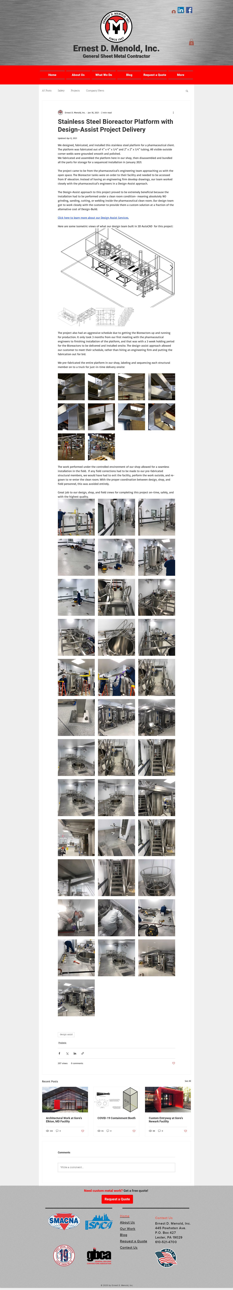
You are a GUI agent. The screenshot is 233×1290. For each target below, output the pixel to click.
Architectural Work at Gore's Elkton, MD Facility (64, 1119)
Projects (75, 91)
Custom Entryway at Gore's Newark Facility (166, 1119)
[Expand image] (116, 267)
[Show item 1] (67, 316)
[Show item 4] (124, 316)
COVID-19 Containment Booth (116, 1118)
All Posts (47, 91)
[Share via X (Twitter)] (67, 1053)
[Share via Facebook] (59, 1053)
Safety (61, 91)
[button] (191, 42)
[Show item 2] (86, 316)
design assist (66, 1035)
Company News (95, 91)
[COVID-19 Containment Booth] (116, 1099)
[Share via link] (82, 1053)
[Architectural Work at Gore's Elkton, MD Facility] (65, 1099)
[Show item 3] (105, 316)
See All (188, 1081)
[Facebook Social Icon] (189, 10)
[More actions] (173, 112)
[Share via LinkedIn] (74, 1053)
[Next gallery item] (171, 268)
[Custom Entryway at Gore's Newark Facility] (168, 1099)
